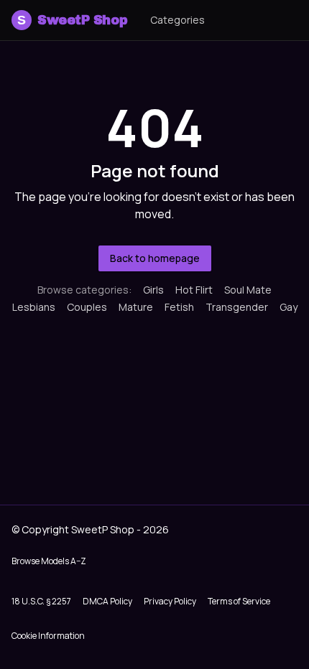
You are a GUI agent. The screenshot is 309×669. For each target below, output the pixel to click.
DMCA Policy (107, 601)
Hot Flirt (194, 289)
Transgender (237, 307)
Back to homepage (155, 258)
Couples (87, 307)
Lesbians (33, 307)
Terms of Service (239, 601)
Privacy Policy (170, 601)
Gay (289, 307)
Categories (177, 20)
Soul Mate (248, 289)
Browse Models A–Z (48, 561)
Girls (153, 289)
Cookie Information (48, 636)
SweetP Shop (72, 20)
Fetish (179, 307)
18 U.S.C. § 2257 (41, 601)
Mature (136, 307)
